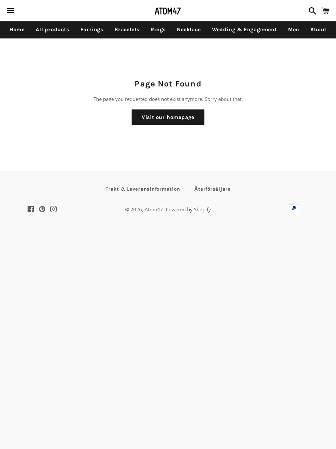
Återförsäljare (212, 189)
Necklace (188, 29)
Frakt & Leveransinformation (142, 189)
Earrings (91, 29)
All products (52, 29)
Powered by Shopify (188, 209)
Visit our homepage (168, 117)
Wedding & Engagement (244, 29)
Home (17, 29)
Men (293, 29)
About (318, 29)
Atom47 (154, 209)
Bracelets (127, 29)
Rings (158, 29)
